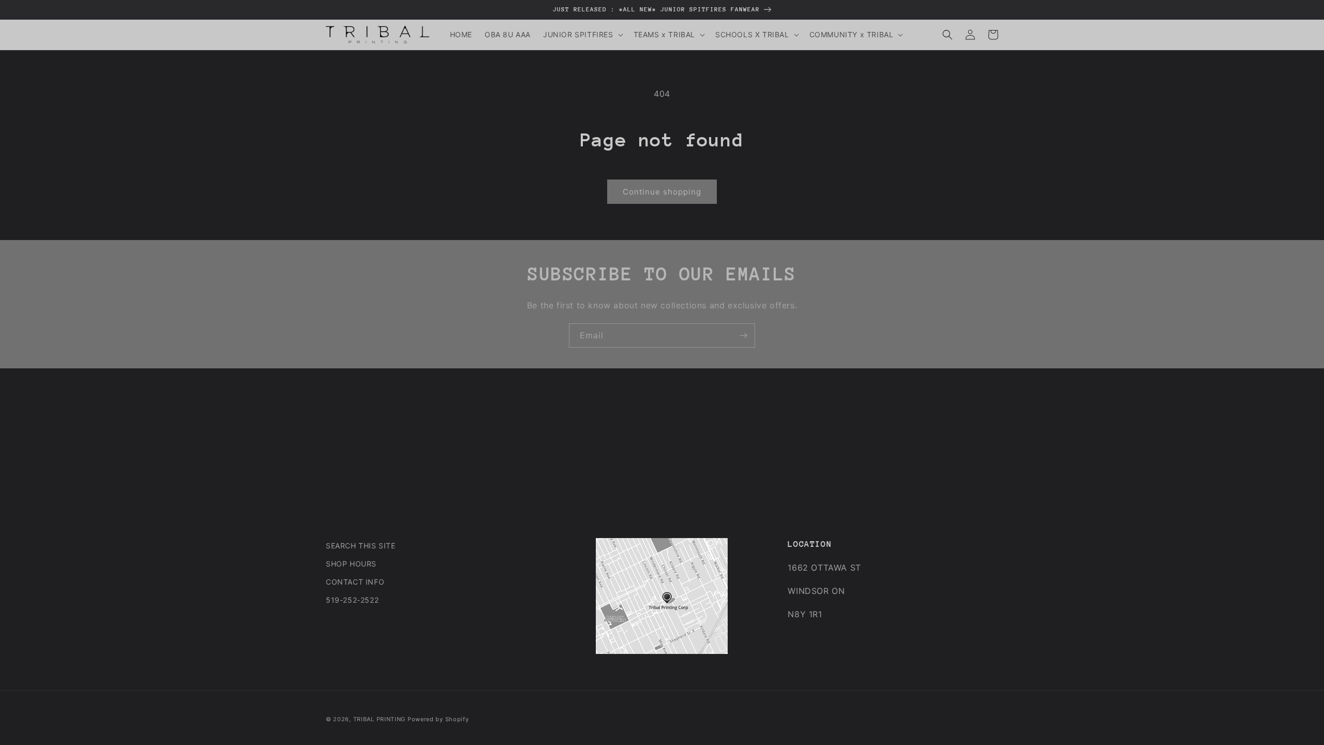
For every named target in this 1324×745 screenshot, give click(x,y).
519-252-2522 (352, 599)
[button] (582, 35)
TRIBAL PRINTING (379, 719)
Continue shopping (662, 192)
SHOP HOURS (351, 563)
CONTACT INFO (355, 581)
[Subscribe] (743, 335)
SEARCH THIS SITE (361, 545)
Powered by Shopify (438, 719)
